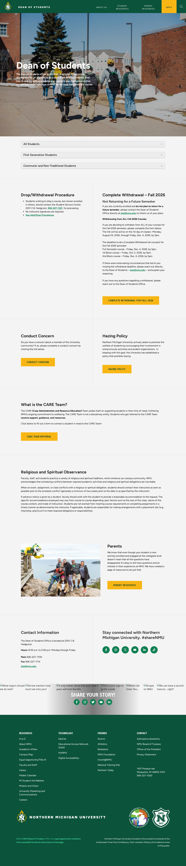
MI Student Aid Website (31, 780)
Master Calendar (27, 775)
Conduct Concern (38, 362)
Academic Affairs (28, 749)
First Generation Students (40, 155)
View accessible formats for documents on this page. (40, 842)
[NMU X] (125, 650)
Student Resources (122, 7)
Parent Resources (148, 7)
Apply (169, 7)
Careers (23, 799)
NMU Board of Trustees (149, 744)
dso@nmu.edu (128, 213)
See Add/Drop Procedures (40, 215)
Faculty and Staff (28, 765)
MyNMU (62, 752)
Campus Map (26, 754)
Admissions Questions (148, 738)
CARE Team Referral (39, 436)
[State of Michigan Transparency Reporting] (139, 817)
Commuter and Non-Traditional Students (49, 165)
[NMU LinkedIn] (144, 650)
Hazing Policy (117, 369)
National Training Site (109, 765)
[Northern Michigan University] (8, 6)
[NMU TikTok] (154, 650)
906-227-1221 (55, 208)
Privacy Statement (146, 754)
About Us (101, 7)
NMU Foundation (106, 754)
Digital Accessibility (68, 758)
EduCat (62, 738)
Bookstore (103, 749)
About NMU (25, 744)
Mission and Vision (28, 785)
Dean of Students (34, 7)
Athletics (102, 744)
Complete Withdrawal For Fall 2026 (130, 300)
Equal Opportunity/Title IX (32, 759)
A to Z (22, 738)
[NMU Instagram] (116, 650)
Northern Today (106, 770)
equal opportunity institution (67, 839)
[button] (181, 6)
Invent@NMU (105, 759)
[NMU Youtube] (135, 650)
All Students (31, 144)
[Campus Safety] (161, 817)
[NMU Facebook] (106, 650)
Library (22, 770)
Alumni (101, 738)
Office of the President (149, 749)
